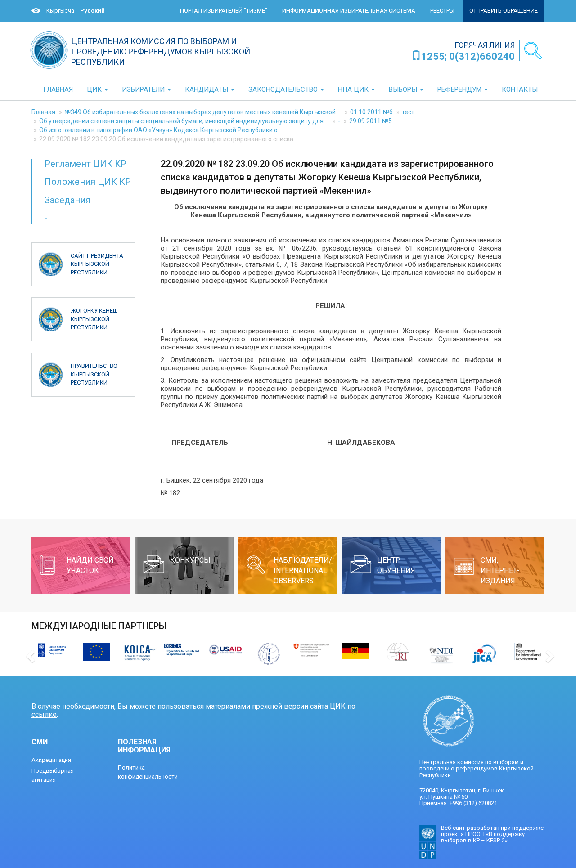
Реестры (442, 10)
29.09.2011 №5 (370, 121)
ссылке (44, 714)
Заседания (67, 200)
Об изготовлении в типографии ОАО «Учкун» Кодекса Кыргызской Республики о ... (161, 130)
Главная (43, 112)
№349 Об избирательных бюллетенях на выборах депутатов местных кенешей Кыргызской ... (202, 112)
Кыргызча (60, 10)
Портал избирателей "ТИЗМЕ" (223, 10)
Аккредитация (51, 759)
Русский (92, 10)
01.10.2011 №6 (371, 112)
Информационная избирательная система (348, 10)
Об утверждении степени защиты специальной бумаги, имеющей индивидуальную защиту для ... (184, 121)
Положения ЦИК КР (88, 181)
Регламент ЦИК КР (85, 163)
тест (408, 112)
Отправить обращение (503, 10)
